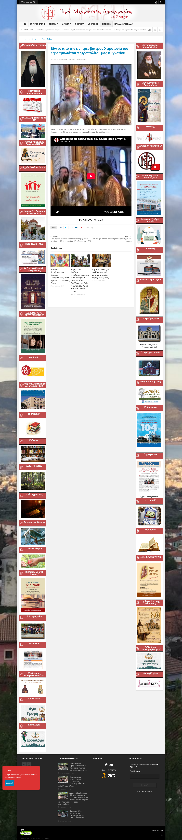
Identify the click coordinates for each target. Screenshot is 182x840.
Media (34, 39)
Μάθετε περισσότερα (13, 777)
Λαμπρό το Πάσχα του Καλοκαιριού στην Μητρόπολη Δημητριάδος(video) (78, 30)
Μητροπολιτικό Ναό (149, 347)
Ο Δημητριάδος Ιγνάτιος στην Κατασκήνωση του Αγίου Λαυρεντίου (76, 814)
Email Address (135, 771)
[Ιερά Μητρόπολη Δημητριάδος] (91, 13)
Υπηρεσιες (93, 24)
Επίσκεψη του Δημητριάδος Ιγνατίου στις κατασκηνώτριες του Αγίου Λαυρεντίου (78, 766)
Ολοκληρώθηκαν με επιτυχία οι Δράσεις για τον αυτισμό (112, 238)
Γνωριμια (53, 24)
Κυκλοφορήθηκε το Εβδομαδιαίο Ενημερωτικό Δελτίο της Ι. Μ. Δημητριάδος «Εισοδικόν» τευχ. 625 (71, 238)
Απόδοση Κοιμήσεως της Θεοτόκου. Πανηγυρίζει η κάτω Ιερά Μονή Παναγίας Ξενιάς (60, 276)
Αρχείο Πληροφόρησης (149, 497)
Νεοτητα (79, 24)
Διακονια (66, 24)
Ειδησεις (106, 24)
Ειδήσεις (84, 59)
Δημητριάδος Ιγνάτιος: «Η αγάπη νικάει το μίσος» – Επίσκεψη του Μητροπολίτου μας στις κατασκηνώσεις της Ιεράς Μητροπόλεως (73, 798)
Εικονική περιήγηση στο (149, 345)
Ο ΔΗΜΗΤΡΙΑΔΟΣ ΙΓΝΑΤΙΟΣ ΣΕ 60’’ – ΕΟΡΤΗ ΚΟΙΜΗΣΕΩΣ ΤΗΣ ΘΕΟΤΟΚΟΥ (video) (135, 30)
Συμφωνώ (9, 783)
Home (24, 39)
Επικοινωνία (157, 831)
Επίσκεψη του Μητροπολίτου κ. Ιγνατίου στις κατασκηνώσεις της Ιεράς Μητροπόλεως (71, 781)
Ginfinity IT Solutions (43, 838)
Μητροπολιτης (37, 24)
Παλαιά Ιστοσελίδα (123, 24)
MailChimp (148, 791)
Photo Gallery (46, 39)
